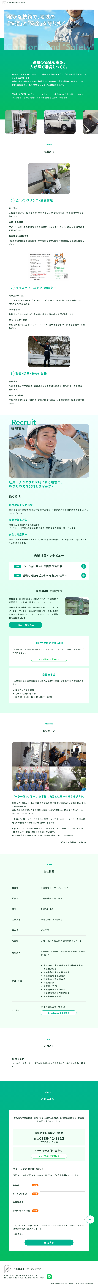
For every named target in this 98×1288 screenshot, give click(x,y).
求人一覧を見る (26, 625)
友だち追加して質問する (49, 659)
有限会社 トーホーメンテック (16, 3)
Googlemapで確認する (58, 1012)
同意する (19, 1234)
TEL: (49, 1138)
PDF (53, 986)
